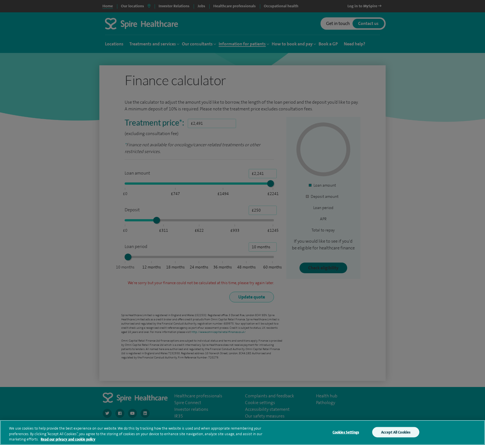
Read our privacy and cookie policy (68, 439)
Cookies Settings (346, 432)
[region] (242, 432)
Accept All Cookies (395, 432)
